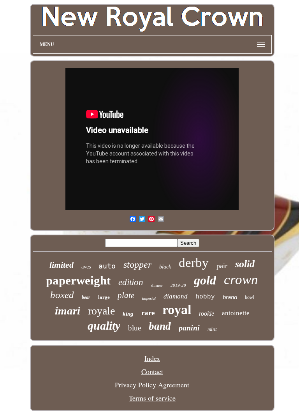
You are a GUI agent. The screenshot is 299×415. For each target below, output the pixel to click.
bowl (249, 297)
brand (230, 297)
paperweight (78, 280)
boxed (62, 295)
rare (148, 313)
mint (212, 329)
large (104, 297)
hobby (205, 296)
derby (194, 263)
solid (245, 264)
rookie (206, 313)
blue (134, 328)
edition (130, 282)
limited (61, 265)
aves (86, 267)
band (160, 326)
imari (67, 310)
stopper (137, 265)
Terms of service (152, 398)
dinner (157, 285)
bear (86, 297)
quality (104, 325)
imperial (149, 298)
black (165, 267)
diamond (176, 296)
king (128, 314)
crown (241, 279)
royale (101, 311)
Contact (152, 371)
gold (205, 280)
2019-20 (178, 285)
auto (107, 266)
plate (126, 295)
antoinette (236, 313)
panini (189, 327)
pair (221, 266)
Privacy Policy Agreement (152, 384)
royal (176, 309)
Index (152, 358)
